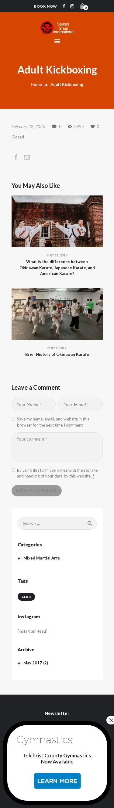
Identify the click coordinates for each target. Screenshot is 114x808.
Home (36, 84)
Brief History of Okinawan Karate (57, 354)
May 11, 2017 (57, 255)
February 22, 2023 (28, 126)
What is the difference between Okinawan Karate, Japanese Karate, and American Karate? (57, 267)
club (26, 597)
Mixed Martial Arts (41, 558)
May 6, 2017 (56, 348)
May (32, 662)
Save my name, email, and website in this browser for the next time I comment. (53, 422)
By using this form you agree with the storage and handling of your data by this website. (57, 473)
